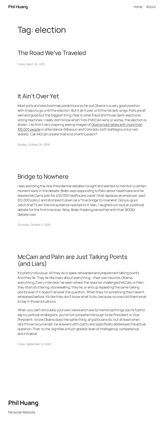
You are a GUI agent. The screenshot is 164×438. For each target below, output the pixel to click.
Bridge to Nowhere (43, 176)
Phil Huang (18, 6)
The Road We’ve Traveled (52, 52)
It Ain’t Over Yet (38, 96)
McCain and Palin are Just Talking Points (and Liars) (72, 260)
